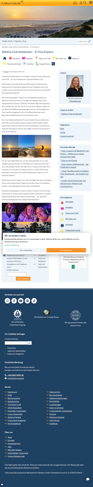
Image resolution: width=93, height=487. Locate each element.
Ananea (52, 414)
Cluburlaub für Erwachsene (60, 411)
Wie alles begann (15, 450)
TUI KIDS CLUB (14, 404)
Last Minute (54, 420)
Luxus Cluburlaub (15, 414)
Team (10, 437)
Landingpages (55, 404)
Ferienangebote (14, 423)
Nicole (6, 71)
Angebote (53, 423)
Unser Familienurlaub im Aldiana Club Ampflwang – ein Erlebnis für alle (74, 174)
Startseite (5, 47)
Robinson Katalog (56, 417)
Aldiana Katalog (14, 417)
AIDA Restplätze (15, 408)
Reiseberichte (13, 401)
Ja (73, 267)
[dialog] (46, 243)
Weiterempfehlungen (58, 398)
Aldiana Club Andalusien (71, 114)
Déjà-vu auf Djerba (69, 160)
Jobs (10, 446)
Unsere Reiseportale (16, 456)
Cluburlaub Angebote (17, 420)
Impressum (12, 392)
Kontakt (11, 440)
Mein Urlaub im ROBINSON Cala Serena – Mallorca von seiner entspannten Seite (74, 154)
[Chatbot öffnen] (87, 479)
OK (29, 343)
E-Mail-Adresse (12, 270)
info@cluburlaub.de (16, 378)
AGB (10, 395)
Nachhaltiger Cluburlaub (18, 453)
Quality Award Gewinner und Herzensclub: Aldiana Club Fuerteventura (73, 183)
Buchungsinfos (14, 398)
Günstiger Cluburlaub (17, 411)
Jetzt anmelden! (23, 279)
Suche (62, 132)
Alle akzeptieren (66, 250)
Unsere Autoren (67, 136)
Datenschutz (54, 392)
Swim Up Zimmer (56, 408)
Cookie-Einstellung (11, 245)
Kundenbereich (14, 443)
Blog (10, 47)
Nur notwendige (26, 250)
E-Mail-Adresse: (11, 339)
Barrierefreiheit (55, 395)
